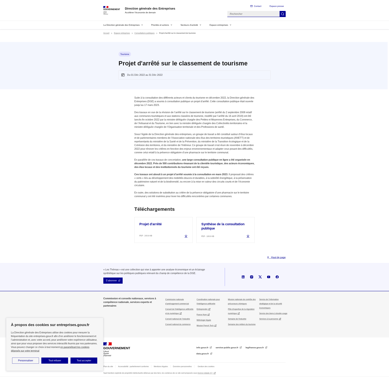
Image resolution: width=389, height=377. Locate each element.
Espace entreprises (219, 25)
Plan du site (108, 366)
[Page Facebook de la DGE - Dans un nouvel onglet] (277, 277)
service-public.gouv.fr (227, 347)
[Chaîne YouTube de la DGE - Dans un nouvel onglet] (269, 277)
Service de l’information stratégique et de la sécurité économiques (270, 303)
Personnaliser (25, 360)
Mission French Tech (205, 326)
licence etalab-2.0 (205, 373)
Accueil (106, 33)
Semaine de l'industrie (237, 319)
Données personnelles (182, 366)
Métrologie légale (204, 320)
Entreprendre (202, 309)
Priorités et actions (160, 25)
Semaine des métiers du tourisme (242, 324)
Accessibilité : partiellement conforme (133, 366)
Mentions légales (161, 366)
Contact (257, 6)
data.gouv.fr (202, 353)
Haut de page (278, 257)
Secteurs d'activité (189, 25)
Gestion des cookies (206, 366)
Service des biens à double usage (273, 313)
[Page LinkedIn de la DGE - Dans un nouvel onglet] (243, 277)
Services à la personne (268, 319)
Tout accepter (84, 360)
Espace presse (277, 6)
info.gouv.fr (202, 347)
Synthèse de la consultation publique (222, 226)
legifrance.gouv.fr (255, 347)
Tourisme (124, 54)
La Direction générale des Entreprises (121, 25)
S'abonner (111, 280)
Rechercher (283, 14)
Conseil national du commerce (178, 324)
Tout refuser (54, 360)
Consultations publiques (144, 33)
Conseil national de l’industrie (177, 319)
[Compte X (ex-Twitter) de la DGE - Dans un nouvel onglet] (260, 277)
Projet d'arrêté (150, 224)
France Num (202, 315)
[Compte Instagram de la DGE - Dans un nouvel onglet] (252, 277)
